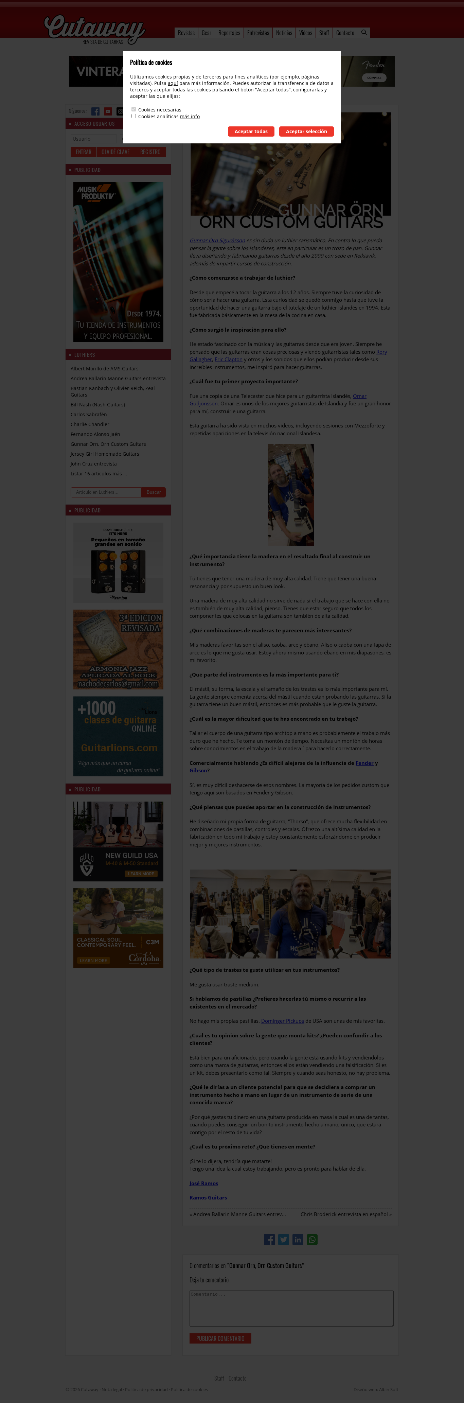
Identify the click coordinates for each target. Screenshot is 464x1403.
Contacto (345, 32)
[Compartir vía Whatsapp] (312, 1239)
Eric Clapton (229, 359)
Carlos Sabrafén (89, 414)
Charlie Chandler (90, 424)
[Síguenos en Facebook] (95, 111)
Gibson (198, 770)
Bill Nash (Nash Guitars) (98, 404)
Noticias (284, 32)
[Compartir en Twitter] (283, 1239)
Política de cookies (189, 1389)
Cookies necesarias (159, 109)
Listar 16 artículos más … (99, 473)
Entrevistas (258, 32)
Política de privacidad (146, 1389)
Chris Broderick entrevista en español (344, 1214)
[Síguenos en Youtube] (108, 111)
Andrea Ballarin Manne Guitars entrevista (241, 1214)
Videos (305, 32)
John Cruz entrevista (94, 463)
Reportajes (229, 32)
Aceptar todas (251, 131)
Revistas (186, 32)
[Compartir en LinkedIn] (297, 1239)
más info (190, 116)
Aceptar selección (306, 131)
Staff (324, 32)
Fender (365, 762)
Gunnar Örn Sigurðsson (217, 240)
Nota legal (112, 1389)
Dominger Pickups (282, 1020)
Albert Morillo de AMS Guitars (105, 368)
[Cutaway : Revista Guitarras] (94, 30)
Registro (150, 152)
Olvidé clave (116, 152)
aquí (173, 83)
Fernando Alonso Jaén (95, 434)
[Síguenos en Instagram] (121, 111)
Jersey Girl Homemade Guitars (105, 454)
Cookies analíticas (158, 116)
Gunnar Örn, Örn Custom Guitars (108, 444)
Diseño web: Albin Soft (376, 1389)
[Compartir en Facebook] (269, 1239)
